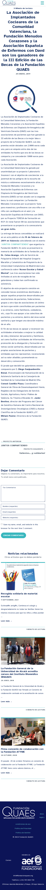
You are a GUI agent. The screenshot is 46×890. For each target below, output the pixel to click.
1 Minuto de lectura (35, 629)
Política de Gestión (23, 833)
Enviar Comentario (13, 535)
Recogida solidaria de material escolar (19, 595)
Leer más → (6, 621)
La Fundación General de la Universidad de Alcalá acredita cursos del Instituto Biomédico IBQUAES (19, 672)
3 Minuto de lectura (23, 8)
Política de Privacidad (23, 828)
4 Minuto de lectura (35, 710)
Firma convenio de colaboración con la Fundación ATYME (22, 750)
